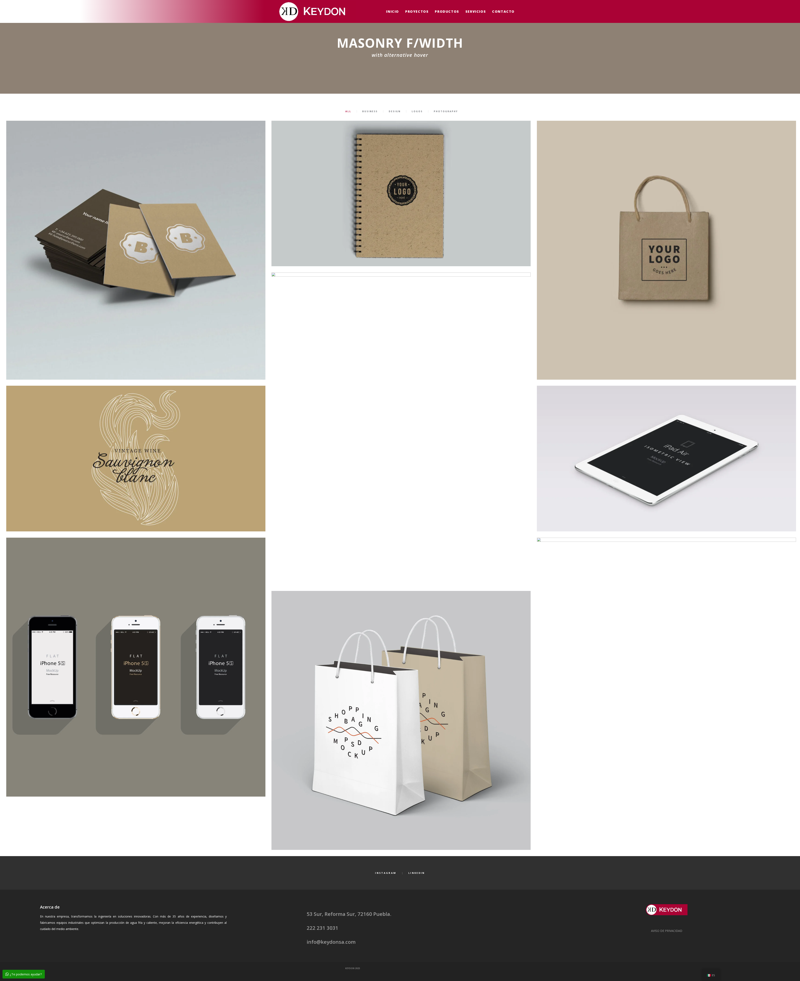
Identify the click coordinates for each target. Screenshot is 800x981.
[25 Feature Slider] (666, 458)
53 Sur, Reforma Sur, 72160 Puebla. (349, 913)
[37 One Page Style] (135, 667)
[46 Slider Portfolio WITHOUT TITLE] (401, 193)
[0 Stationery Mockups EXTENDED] (666, 250)
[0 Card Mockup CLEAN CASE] (135, 250)
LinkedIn (416, 872)
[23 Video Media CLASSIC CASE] (401, 428)
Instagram (385, 872)
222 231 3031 (322, 927)
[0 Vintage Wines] (135, 458)
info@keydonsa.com (331, 941)
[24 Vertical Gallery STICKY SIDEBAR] (666, 694)
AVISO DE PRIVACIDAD (666, 931)
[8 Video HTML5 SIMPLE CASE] (401, 720)
